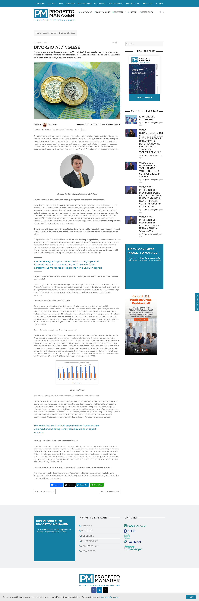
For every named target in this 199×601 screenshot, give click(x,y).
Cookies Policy (89, 546)
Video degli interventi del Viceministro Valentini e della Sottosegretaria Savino (149, 169)
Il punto (52, 3)
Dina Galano (52, 125)
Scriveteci (87, 531)
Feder (28, 5)
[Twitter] (105, 590)
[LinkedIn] (99, 590)
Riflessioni (99, 3)
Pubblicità (87, 536)
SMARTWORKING (103, 12)
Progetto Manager (149, 123)
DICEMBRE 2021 (91, 125)
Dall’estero (147, 3)
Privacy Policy (89, 541)
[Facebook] (94, 590)
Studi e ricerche (115, 3)
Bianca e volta (132, 3)
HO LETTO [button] (191, 597)
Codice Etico (88, 551)
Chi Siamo (86, 525)
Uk (83, 130)
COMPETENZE (120, 12)
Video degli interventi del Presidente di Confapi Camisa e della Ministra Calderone (150, 224)
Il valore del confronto (147, 118)
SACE (77, 130)
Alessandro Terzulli (43, 130)
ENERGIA (133, 12)
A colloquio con (67, 3)
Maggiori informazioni (110, 597)
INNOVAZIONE (86, 12)
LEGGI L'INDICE (144, 97)
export (70, 130)
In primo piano (84, 3)
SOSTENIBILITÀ (147, 12)
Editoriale (40, 3)
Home (38, 33)
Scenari (159, 3)
